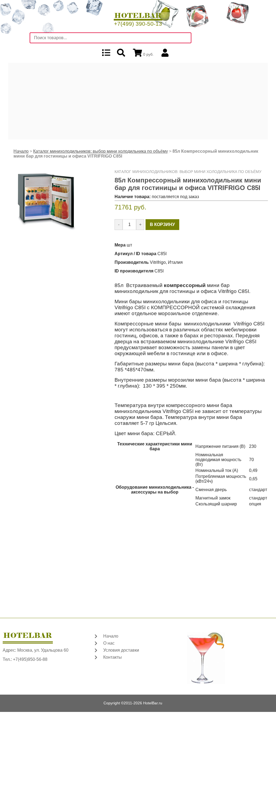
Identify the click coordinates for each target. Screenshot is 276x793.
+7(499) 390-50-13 (138, 24)
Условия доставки (121, 650)
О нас (109, 643)
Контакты (112, 657)
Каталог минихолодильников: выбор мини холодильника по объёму (100, 151)
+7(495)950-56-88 (30, 659)
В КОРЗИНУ (162, 224)
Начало (21, 151)
